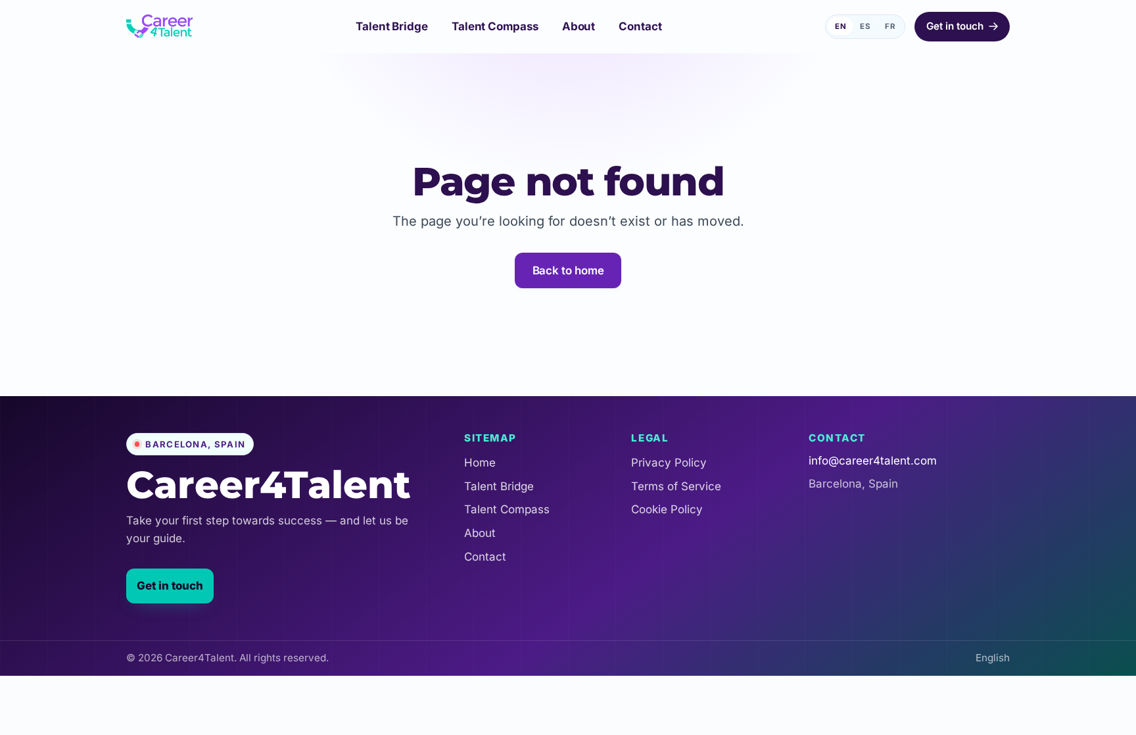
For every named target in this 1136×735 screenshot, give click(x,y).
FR (890, 26)
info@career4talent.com (873, 460)
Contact (485, 556)
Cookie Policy (667, 509)
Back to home (568, 270)
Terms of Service (676, 486)
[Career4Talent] (159, 26)
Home (480, 462)
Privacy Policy (669, 462)
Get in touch (170, 585)
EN (841, 26)
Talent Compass (507, 509)
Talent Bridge (499, 486)
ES (865, 26)
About (480, 533)
